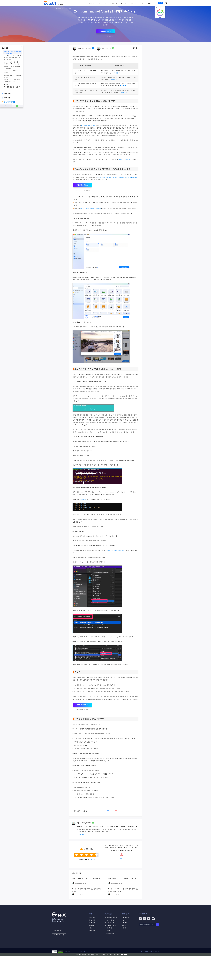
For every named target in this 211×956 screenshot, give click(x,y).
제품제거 (85, 951)
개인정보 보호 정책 (68, 951)
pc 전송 (90, 928)
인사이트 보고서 (109, 933)
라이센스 (75, 951)
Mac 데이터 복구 (66, 8)
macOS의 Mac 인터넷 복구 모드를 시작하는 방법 (122, 878)
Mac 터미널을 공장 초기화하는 (117, 550)
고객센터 (124, 925)
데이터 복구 (92, 3)
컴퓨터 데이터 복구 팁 (111, 917)
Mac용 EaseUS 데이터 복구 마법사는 (107, 177)
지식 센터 (107, 930)
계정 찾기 (124, 928)
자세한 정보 (116, 954)
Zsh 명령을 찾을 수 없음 (88, 125)
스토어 (149, 3)
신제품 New (92, 930)
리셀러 (123, 920)
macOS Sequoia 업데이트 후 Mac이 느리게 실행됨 (86, 878)
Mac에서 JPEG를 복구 (125, 159)
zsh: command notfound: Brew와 (128, 177)
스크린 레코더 (92, 922)
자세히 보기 (117, 73)
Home (58, 8)
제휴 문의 (124, 922)
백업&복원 (91, 925)
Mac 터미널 (83, 499)
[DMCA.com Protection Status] (60, 951)
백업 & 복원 (113, 3)
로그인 (160, 3)
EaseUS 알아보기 (126, 917)
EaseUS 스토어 (58, 934)
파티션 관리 (102, 3)
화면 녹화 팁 (108, 928)
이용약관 (80, 951)
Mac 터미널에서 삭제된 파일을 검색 (90, 208)
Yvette (79, 48)
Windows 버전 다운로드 (105, 36)
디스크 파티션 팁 (109, 922)
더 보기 (121, 858)
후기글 (93, 859)
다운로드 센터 (57, 930)
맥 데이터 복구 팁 (109, 920)
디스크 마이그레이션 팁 (111, 925)
